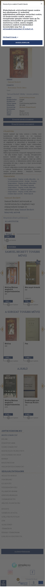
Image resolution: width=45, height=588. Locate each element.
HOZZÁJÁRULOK (22, 42)
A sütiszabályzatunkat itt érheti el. (18, 28)
